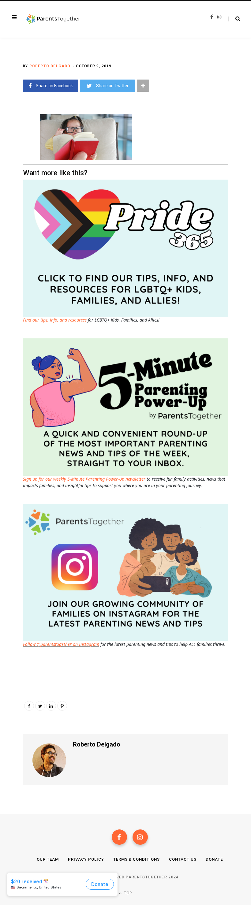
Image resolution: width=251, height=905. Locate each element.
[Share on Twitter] (18, 151)
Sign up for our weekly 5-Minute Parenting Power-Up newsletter (84, 479)
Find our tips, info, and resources (55, 320)
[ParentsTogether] (53, 19)
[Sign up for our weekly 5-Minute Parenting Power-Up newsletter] (127, 248)
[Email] (18, 168)
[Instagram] (140, 837)
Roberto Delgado (50, 66)
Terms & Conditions (136, 859)
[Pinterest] (62, 706)
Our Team (48, 859)
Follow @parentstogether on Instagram (61, 644)
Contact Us (183, 859)
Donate (214, 859)
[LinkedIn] (51, 706)
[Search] (234, 19)
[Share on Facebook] (18, 135)
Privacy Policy (86, 859)
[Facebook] (119, 837)
